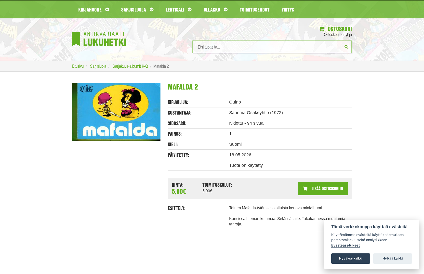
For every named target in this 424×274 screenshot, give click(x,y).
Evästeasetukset (345, 245)
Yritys (288, 9)
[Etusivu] (99, 31)
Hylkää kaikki (393, 258)
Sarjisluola (134, 9)
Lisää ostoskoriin (326, 188)
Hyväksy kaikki (350, 258)
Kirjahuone (90, 9)
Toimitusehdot (254, 9)
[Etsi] (346, 46)
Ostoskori (339, 29)
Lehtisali (175, 9)
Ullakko (212, 9)
